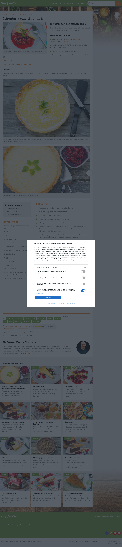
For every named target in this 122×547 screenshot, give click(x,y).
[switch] (83, 271)
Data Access (61, 303)
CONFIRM (48, 297)
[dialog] (61, 273)
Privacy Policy (71, 303)
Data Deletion (51, 303)
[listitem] (61, 268)
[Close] (92, 243)
